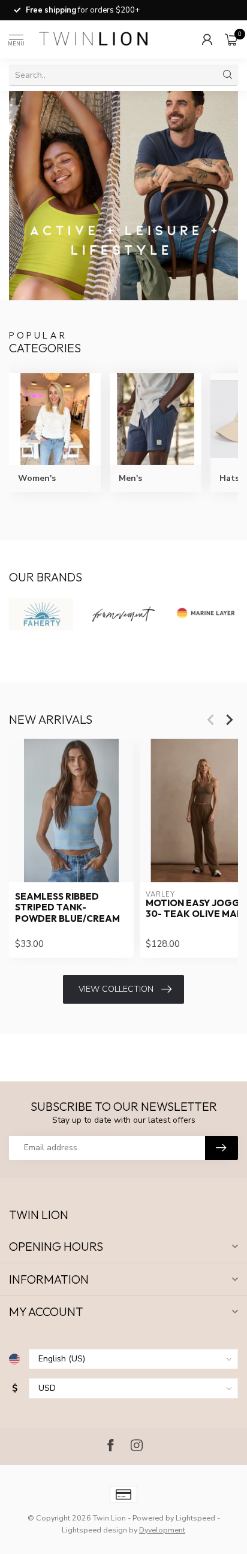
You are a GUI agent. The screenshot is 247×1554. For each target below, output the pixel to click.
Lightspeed (195, 1518)
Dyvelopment (162, 1530)
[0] (231, 39)
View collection (116, 989)
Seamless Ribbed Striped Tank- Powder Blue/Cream (67, 907)
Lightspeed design (94, 1530)
